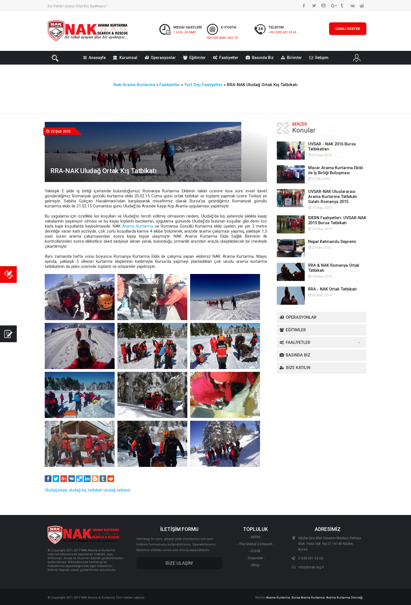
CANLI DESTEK (347, 29)
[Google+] (63, 478)
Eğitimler (197, 57)
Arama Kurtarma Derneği (344, 597)
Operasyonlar (163, 57)
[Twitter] (56, 478)
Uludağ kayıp (56, 490)
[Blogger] (95, 478)
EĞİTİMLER (296, 330)
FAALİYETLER (298, 342)
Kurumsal (128, 57)
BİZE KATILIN (298, 367)
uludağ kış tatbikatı (85, 490)
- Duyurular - (255, 558)
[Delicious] (79, 478)
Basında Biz (263, 57)
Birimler (294, 57)
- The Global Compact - (255, 544)
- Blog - (255, 565)
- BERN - (255, 537)
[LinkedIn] (87, 478)
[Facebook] (48, 478)
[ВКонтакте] (71, 478)
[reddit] (110, 478)
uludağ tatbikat (116, 490)
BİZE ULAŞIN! (179, 563)
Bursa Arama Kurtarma (308, 597)
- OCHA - (255, 551)
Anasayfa (97, 57)
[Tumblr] (103, 478)
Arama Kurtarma (137, 226)
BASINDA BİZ (298, 355)
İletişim (322, 57)
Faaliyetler (228, 57)
